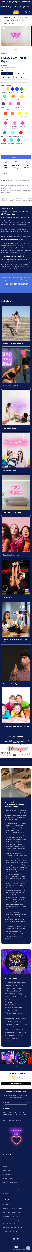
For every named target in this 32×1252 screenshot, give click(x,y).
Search (5, 1166)
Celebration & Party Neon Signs (12, 1208)
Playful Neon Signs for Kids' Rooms (16, 726)
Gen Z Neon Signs (9, 386)
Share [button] (5, 173)
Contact (5, 1162)
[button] (2, 12)
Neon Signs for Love (10, 428)
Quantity (3, 147)
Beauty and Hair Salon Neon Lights (15, 639)
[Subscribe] (27, 1103)
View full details (14, 288)
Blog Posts (6, 1193)
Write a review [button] (16, 1083)
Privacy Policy (7, 1174)
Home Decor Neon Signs (19, 17)
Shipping (3, 67)
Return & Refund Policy (10, 1182)
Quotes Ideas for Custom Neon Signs (14, 1190)
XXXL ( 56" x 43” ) (22, 81)
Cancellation (7, 1170)
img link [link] (3, 198)
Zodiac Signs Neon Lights (10, 1231)
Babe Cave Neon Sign (11, 555)
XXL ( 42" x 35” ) (8, 81)
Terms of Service (8, 1186)
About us (6, 1159)
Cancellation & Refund (22, 180)
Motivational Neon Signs (12, 343)
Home (8, 17)
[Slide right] (20, 49)
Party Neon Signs (9, 470)
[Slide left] (12, 49)
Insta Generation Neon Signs (11, 1220)
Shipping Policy (7, 1178)
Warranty (11, 180)
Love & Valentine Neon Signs (11, 1212)
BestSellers (6, 1204)
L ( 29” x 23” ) (7, 77)
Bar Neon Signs (8, 597)
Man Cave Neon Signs (11, 684)
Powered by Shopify (20, 1249)
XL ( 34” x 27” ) (19, 77)
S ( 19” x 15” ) (7, 73)
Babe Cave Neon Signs (13, 20)
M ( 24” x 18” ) (19, 73)
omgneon (13, 1249)
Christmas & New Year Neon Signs (13, 1227)
